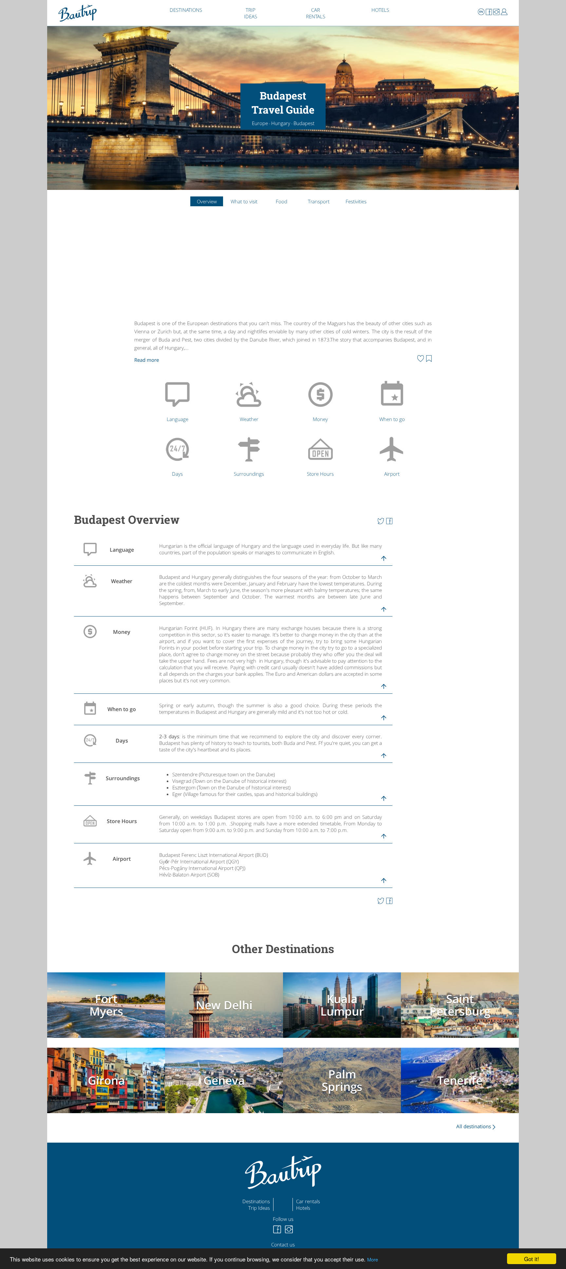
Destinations (256, 1201)
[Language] (179, 407)
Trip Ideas (259, 1208)
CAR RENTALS (315, 13)
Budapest (303, 123)
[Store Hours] (322, 462)
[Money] (322, 407)
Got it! (531, 1259)
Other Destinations (283, 948)
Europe (260, 123)
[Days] (179, 462)
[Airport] (393, 462)
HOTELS (380, 10)
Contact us (283, 1244)
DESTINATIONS (186, 10)
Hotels (303, 1208)
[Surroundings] (250, 462)
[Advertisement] (282, 268)
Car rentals (308, 1201)
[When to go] (393, 407)
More (372, 1259)
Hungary (280, 123)
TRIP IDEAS (250, 13)
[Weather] (250, 407)
